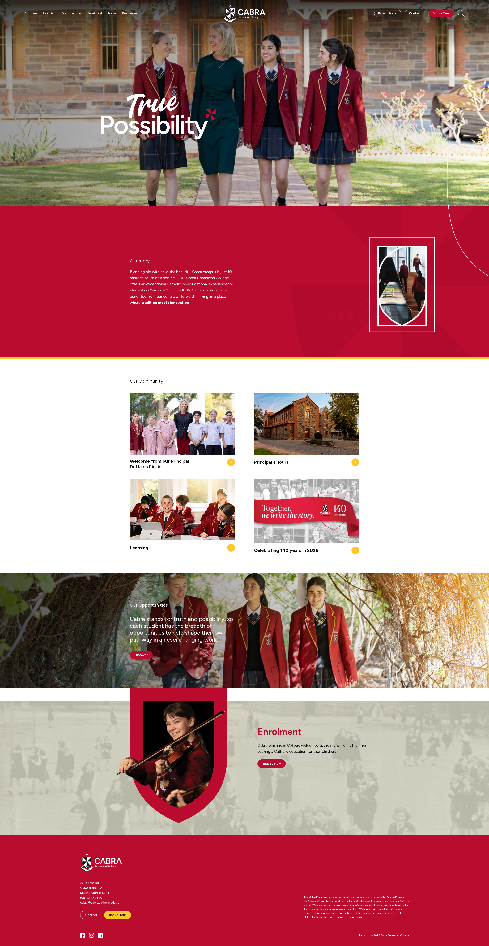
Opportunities (71, 13)
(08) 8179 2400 (91, 898)
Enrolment (94, 13)
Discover (30, 13)
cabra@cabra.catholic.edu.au (99, 902)
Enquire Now (271, 763)
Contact (415, 13)
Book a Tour (441, 13)
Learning (49, 13)
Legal (362, 935)
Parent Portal (387, 13)
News (112, 13)
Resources (129, 13)
